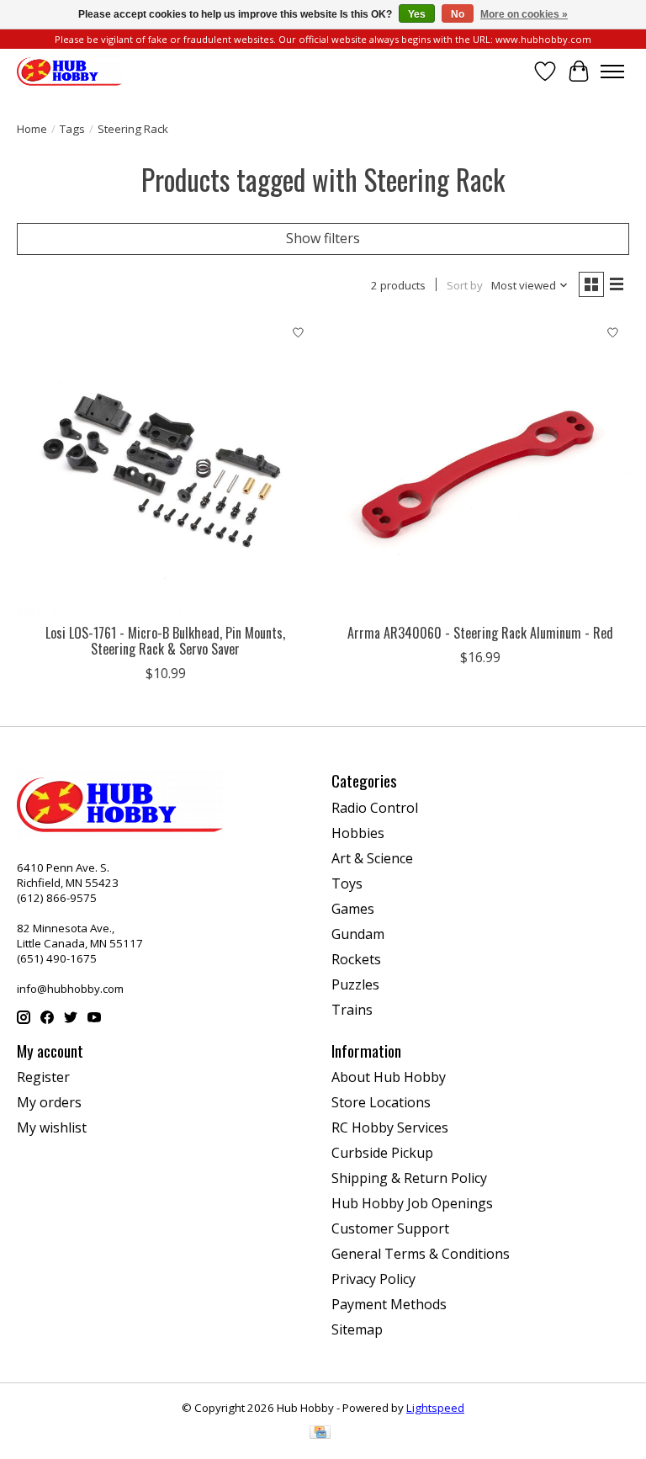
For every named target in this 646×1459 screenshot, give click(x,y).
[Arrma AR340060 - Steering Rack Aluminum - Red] (480, 466)
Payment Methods (389, 1304)
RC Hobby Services (389, 1127)
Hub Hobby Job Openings (412, 1203)
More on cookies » (524, 14)
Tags (72, 128)
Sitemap (357, 1329)
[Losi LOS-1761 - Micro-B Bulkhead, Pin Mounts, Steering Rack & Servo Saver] (166, 466)
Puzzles (355, 984)
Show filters (323, 238)
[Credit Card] (320, 1433)
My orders (49, 1102)
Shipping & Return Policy (409, 1178)
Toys (347, 883)
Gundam (357, 934)
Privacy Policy (373, 1279)
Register (43, 1077)
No (457, 14)
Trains (352, 1009)
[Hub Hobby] (69, 71)
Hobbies (357, 833)
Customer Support (390, 1228)
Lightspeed (435, 1407)
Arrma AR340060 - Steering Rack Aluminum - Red (480, 633)
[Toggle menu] (612, 71)
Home (32, 128)
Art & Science (372, 858)
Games (352, 908)
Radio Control (374, 807)
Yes (417, 14)
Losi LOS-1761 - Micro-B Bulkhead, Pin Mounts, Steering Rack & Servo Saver (165, 641)
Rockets (356, 959)
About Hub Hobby (388, 1077)
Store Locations (381, 1102)
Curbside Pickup (382, 1152)
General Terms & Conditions (420, 1253)
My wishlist (52, 1127)
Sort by (465, 285)
